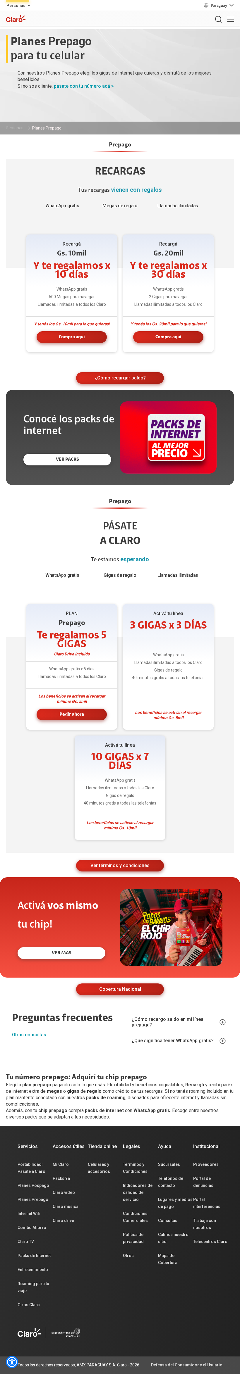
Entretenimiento (33, 1269)
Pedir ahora (71, 714)
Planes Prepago (46, 128)
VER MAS (61, 953)
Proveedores (206, 1164)
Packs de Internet (34, 1255)
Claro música (65, 1206)
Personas (14, 127)
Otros (128, 1255)
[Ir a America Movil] (65, 1332)
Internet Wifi (29, 1213)
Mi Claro (61, 1164)
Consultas (167, 1220)
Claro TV (26, 1241)
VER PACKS (67, 459)
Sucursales (169, 1164)
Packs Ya (61, 1178)
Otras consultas (29, 1035)
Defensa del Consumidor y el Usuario (186, 1365)
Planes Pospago (33, 1185)
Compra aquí (72, 337)
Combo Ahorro (32, 1227)
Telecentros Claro (210, 1241)
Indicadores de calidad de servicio (137, 1192)
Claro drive (63, 1220)
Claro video (64, 1192)
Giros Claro (29, 1304)
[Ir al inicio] (29, 1332)
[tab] (120, 146)
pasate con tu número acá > (84, 86)
